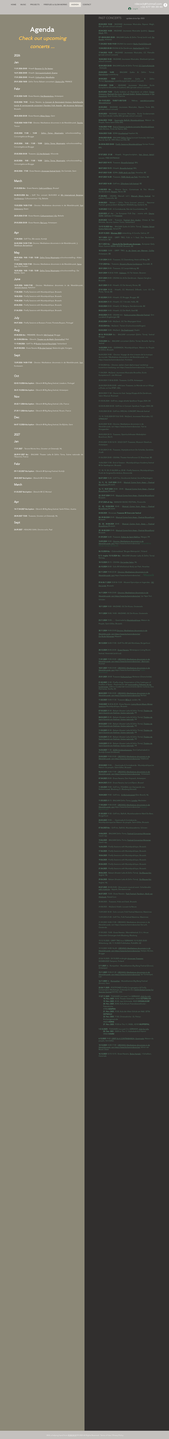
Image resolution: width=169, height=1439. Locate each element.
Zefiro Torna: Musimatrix (52, 133)
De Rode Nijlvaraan (106, 636)
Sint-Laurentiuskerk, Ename (46, 73)
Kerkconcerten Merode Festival (137, 315)
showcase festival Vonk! (51, 171)
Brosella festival (127, 162)
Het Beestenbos (47, 96)
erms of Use (106, 1435)
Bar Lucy (43, 223)
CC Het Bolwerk (43, 154)
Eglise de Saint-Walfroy (130, 537)
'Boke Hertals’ (135, 1054)
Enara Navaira (123, 650)
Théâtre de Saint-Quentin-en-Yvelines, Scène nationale (125, 712)
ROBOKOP (72, 1435)
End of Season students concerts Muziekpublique (133, 127)
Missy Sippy (45, 116)
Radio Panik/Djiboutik (142, 44)
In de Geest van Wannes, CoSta (140, 250)
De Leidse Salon (127, 562)
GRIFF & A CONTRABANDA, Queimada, (128, 1038)
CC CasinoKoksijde (146, 66)
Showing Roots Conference (131, 264)
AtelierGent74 (138, 48)
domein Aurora (21, 287)
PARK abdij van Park (127, 172)
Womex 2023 (116, 233)
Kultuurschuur (126, 677)
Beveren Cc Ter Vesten (44, 68)
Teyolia (80, 123)
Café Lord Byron (45, 188)
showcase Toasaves (135, 958)
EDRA (101, 216)
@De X (128, 700)
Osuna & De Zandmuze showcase (126, 244)
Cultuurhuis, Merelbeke (44, 77)
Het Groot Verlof (146, 154)
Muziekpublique (133, 620)
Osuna (151, 213)
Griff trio (107, 216)
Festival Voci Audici (132, 220)
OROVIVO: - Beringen (124, 660)
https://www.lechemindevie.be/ (127, 543)
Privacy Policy (118, 1435)
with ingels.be (104, 889)
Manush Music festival (140, 196)
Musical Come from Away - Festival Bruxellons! (135, 495)
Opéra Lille (59, 81)
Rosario (114, 192)
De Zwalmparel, (127, 330)
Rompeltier (115, 981)
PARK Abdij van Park (129, 177)
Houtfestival (123, 133)
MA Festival (48, 335)
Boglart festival (45, 348)
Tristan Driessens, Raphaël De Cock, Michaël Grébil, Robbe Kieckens (126, 93)
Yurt (81, 362)
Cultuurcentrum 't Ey (48, 216)
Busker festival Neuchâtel (46, 344)
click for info (146, 996)
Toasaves (118, 216)
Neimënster (103, 74)
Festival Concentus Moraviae (139, 833)
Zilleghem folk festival (130, 183)
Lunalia (134, 800)
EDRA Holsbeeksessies (122, 750)
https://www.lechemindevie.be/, (112, 360)
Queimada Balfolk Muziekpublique (129, 120)
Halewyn (122, 273)
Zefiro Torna (126, 138)
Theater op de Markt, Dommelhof (51, 339)
